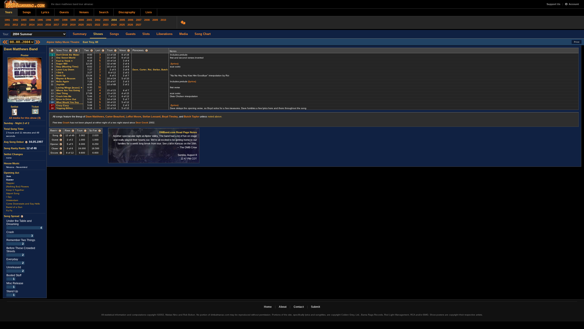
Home (268, 306)
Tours (8, 12)
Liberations (164, 34)
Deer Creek (142, 122)
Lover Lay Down (65, 69)
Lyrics (45, 12)
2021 (89, 24)
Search (103, 12)
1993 (23, 20)
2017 (56, 24)
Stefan (156, 69)
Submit (315, 306)
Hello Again (62, 81)
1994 (32, 20)
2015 (40, 24)
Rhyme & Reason (65, 78)
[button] (26, 142)
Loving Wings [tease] (68, 87)
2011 (7, 24)
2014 (31, 24)
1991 (7, 20)
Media (183, 34)
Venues (84, 12)
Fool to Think (63, 61)
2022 (97, 24)
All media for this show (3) (25, 118)
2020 (81, 24)
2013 (23, 24)
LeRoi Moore (133, 116)
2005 (122, 20)
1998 (65, 20)
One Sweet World (65, 57)
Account (574, 4)
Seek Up (60, 75)
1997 (56, 20)
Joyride (60, 84)
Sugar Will (62, 63)
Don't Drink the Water (67, 54)
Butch (164, 69)
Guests (64, 12)
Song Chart (203, 34)
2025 (122, 24)
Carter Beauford (115, 116)
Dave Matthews (95, 116)
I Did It (59, 72)
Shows (98, 34)
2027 (138, 24)
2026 (130, 24)
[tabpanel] (25, 171)
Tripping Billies (64, 108)
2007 (138, 20)
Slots (146, 34)
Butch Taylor (191, 116)
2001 (89, 20)
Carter (143, 69)
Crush (66, 122)
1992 (15, 20)
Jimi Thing (62, 93)
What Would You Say (67, 102)
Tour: (6, 34)
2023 (105, 24)
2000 (81, 20)
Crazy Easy (62, 105)
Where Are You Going (68, 90)
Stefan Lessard (152, 116)
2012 (15, 24)
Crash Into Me (63, 96)
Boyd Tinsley (170, 116)
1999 (73, 20)
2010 (163, 20)
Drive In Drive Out (66, 99)
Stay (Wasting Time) (67, 66)
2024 (114, 24)
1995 (40, 20)
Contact (299, 306)
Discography (127, 12)
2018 (64, 24)
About (283, 306)
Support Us (553, 4)
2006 (130, 20)
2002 (97, 20)
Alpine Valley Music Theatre (63, 42)
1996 (48, 20)
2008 (147, 20)
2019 (73, 24)
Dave (135, 69)
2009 (155, 20)
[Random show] (183, 22)
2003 (106, 20)
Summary (79, 34)
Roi (149, 69)
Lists (149, 12)
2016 (48, 24)
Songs (27, 12)
